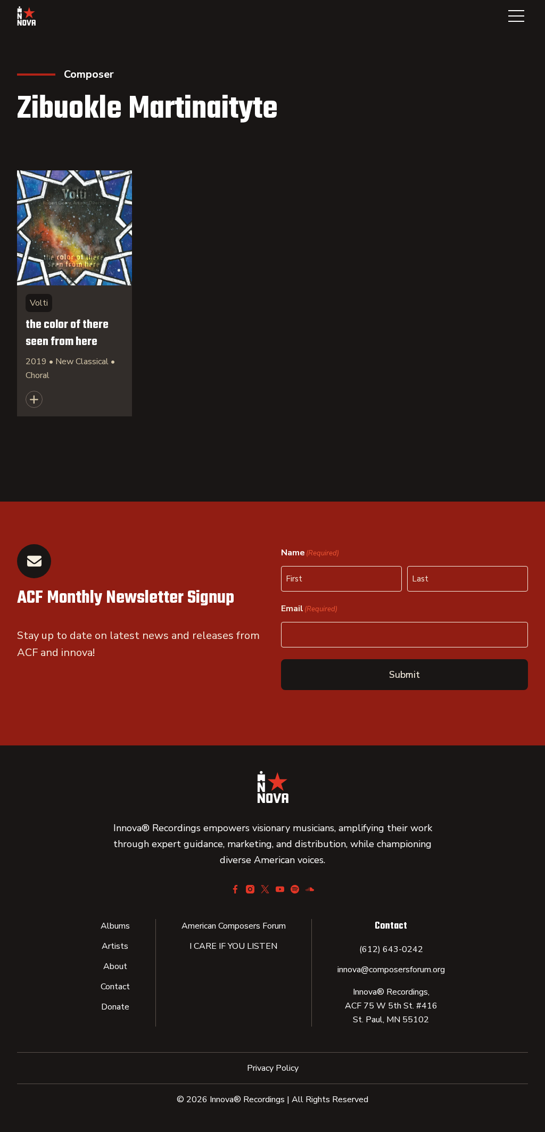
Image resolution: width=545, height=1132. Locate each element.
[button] (516, 16)
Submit (404, 674)
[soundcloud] (309, 889)
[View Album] (74, 293)
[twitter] (265, 889)
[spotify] (295, 889)
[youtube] (280, 889)
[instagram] (250, 889)
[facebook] (235, 889)
